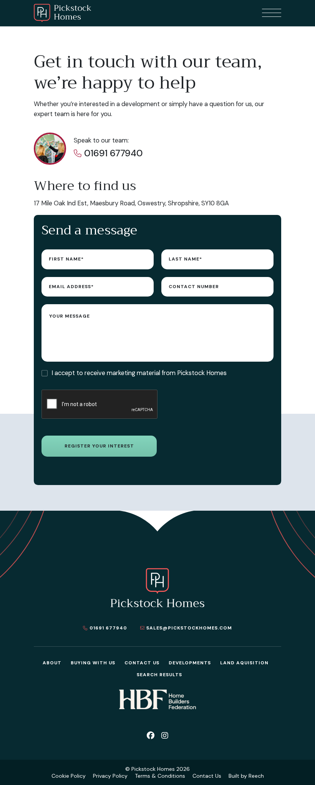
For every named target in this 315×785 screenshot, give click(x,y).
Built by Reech (246, 775)
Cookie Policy (68, 775)
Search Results (159, 675)
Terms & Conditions (160, 775)
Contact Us (141, 663)
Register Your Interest (99, 446)
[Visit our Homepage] (62, 13)
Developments (190, 663)
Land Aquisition (244, 663)
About (52, 663)
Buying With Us (93, 663)
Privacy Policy (110, 775)
